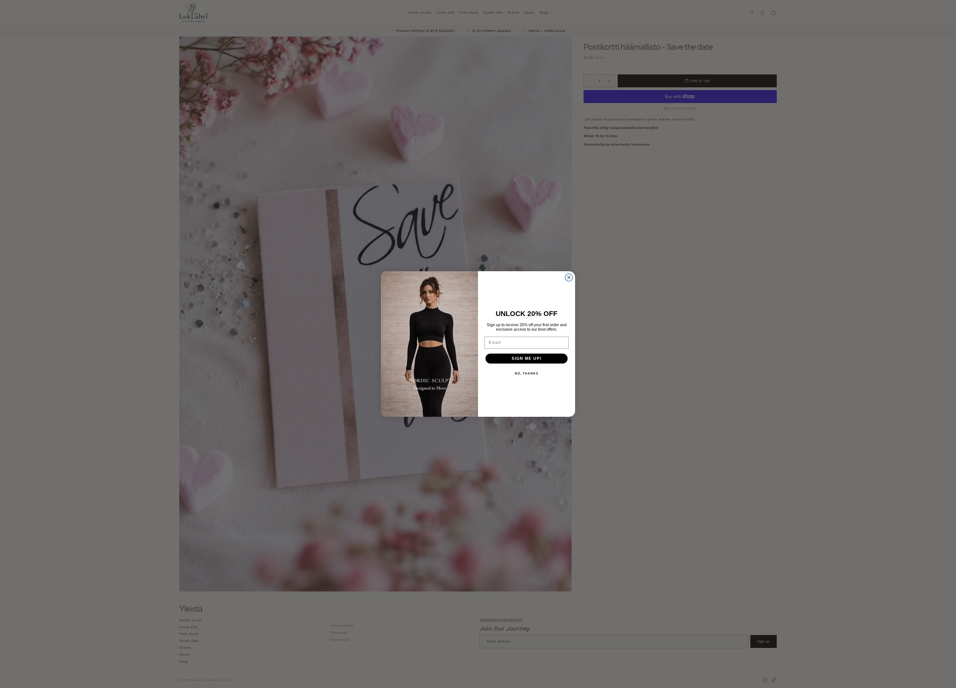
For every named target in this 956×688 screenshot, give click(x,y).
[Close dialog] (569, 277)
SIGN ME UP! (527, 358)
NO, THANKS (526, 373)
